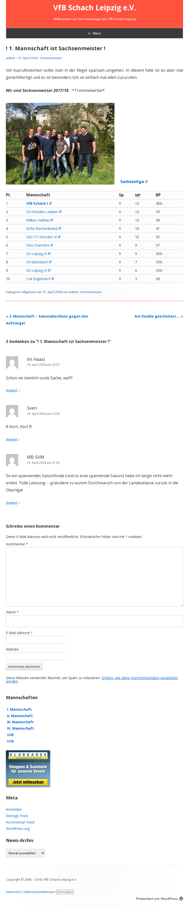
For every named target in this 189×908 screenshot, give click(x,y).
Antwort (11, 390)
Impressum (13, 892)
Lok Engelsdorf (38, 278)
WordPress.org (18, 828)
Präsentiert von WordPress (157, 899)
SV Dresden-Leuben (42, 211)
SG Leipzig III (36, 270)
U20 (10, 734)
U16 (10, 741)
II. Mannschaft (20, 715)
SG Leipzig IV (36, 253)
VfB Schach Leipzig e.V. (94, 8)
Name (12, 612)
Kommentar (17, 544)
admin (10, 58)
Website (12, 649)
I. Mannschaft (19, 709)
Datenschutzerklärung (38, 892)
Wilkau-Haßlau (37, 220)
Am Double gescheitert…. (159, 316)
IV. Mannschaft (20, 728)
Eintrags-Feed (17, 815)
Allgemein (29, 292)
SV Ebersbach (37, 262)
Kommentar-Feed (20, 822)
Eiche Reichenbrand (41, 228)
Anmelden (14, 809)
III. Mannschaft (20, 722)
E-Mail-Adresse (19, 632)
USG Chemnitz (37, 245)
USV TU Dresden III (41, 237)
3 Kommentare (51, 58)
